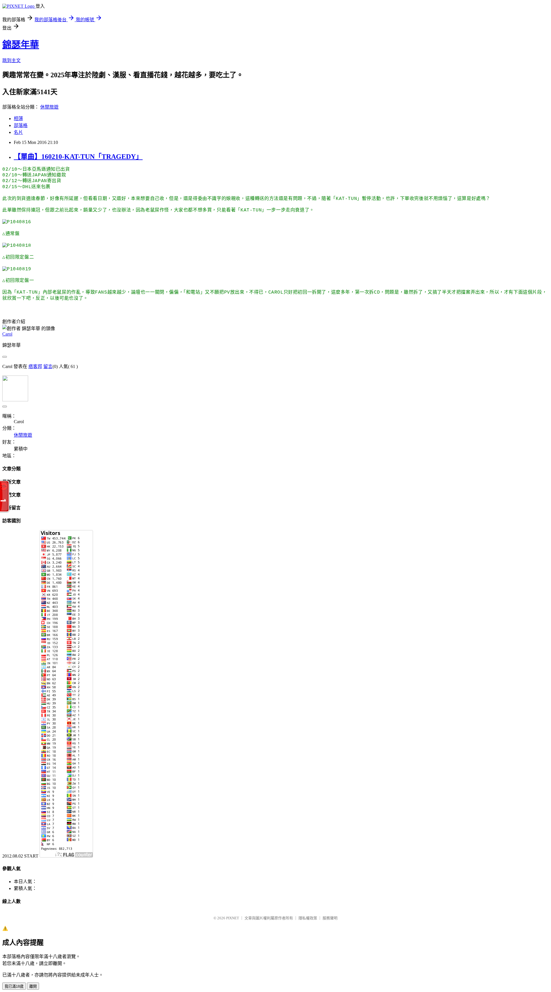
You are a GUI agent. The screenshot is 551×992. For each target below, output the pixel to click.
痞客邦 (35, 366)
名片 (18, 132)
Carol (7, 334)
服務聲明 (330, 918)
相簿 (18, 118)
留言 (48, 366)
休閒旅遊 (49, 107)
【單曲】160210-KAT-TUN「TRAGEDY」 (78, 156)
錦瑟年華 (20, 44)
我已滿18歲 (14, 986)
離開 (33, 986)
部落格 (21, 125)
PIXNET (232, 918)
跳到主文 (11, 60)
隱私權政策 (307, 918)
